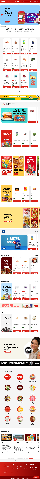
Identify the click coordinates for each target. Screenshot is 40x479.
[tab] (8, 36)
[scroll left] (2, 14)
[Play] (14, 242)
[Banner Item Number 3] (4, 26)
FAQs (17, 471)
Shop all (36, 183)
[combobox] (26, 1)
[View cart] (38, 1)
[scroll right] (38, 14)
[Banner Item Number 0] (1, 26)
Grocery (11, 465)
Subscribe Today (31, 458)
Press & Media (5, 471)
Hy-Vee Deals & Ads (26, 465)
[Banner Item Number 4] (5, 26)
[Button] (0, 26)
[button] (36, 477)
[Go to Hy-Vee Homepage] (3, 1)
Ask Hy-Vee (5, 465)
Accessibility (27, 478)
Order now (4, 452)
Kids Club (25, 469)
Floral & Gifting (12, 468)
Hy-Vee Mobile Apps (26, 468)
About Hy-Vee (18, 465)
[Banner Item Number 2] (3, 26)
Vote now (15, 452)
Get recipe (27, 452)
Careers (18, 468)
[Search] (30, 1)
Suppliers (18, 478)
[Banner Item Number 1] (2, 26)
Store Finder (5, 472)
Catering (12, 472)
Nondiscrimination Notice (22, 478)
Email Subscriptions (6, 466)
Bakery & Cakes (12, 469)
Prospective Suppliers (13, 478)
